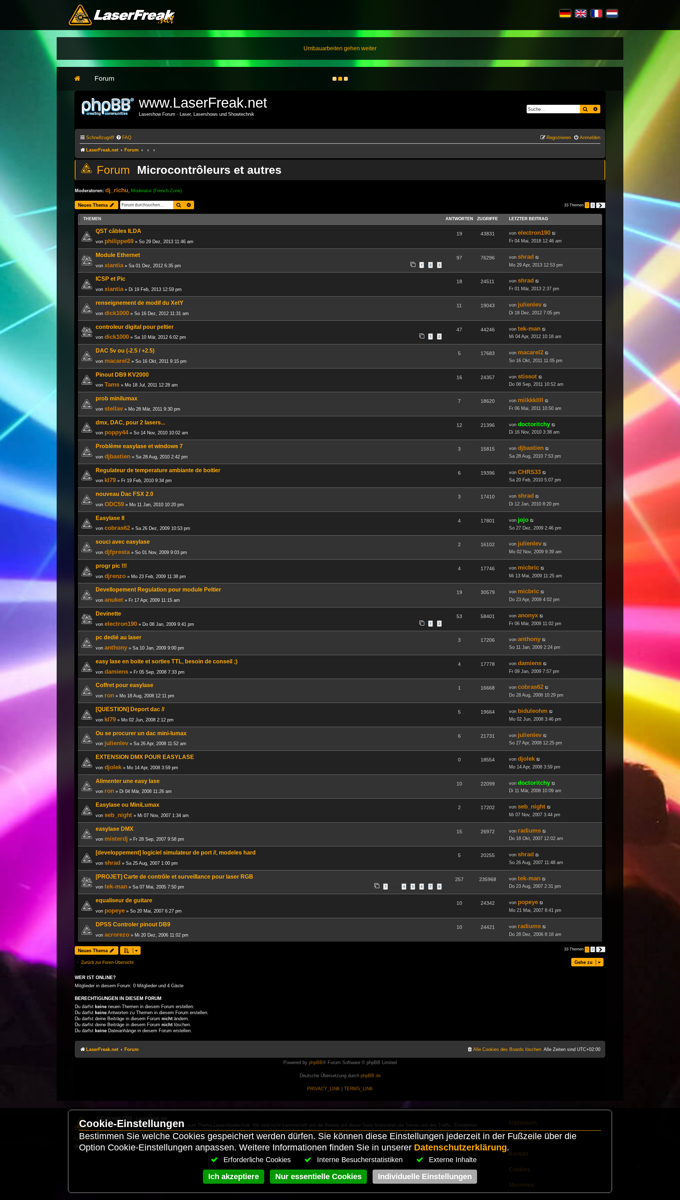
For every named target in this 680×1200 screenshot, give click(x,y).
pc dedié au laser (118, 637)
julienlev (530, 304)
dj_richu (116, 190)
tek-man (529, 328)
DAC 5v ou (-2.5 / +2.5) (125, 351)
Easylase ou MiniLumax (127, 805)
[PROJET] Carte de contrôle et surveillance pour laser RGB (174, 877)
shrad (526, 256)
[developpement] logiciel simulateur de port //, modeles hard (176, 853)
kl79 (110, 480)
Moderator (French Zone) (156, 190)
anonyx (528, 615)
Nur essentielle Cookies (318, 1176)
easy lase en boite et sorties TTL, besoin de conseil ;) (166, 661)
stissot (527, 376)
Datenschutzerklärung (460, 1147)
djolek (112, 767)
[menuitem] (123, 137)
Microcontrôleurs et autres (209, 170)
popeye (114, 910)
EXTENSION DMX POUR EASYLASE (145, 757)
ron (109, 695)
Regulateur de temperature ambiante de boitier (158, 470)
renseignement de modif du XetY (139, 303)
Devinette (108, 614)
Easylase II (110, 518)
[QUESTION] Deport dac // (130, 709)
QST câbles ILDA (118, 231)
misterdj (116, 838)
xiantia (113, 265)
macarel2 (117, 360)
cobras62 (117, 527)
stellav (113, 408)
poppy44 (116, 432)
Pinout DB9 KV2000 (122, 375)
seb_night (118, 814)
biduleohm (533, 710)
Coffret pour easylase (124, 685)
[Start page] (80, 79)
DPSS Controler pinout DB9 (133, 924)
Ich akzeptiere (233, 1176)
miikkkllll (530, 400)
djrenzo (115, 575)
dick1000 (116, 312)
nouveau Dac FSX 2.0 (124, 494)
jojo (523, 519)
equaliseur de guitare (124, 900)
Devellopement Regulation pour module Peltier (158, 590)
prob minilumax (116, 398)
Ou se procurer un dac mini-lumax (141, 733)
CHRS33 (529, 471)
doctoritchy (534, 424)
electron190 (534, 232)
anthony (115, 647)
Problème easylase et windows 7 (139, 446)
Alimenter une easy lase (128, 781)
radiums (529, 830)
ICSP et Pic (110, 279)
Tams (111, 384)
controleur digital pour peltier (135, 327)
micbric (528, 567)
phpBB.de (371, 1075)
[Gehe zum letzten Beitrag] (554, 233)
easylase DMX (115, 829)
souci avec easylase (123, 542)
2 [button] (593, 205)
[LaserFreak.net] (108, 106)
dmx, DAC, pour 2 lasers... (130, 422)
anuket (113, 599)
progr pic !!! (111, 566)
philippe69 (119, 241)
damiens (116, 671)
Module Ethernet (118, 255)
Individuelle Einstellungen (425, 1176)
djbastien (117, 456)
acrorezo (116, 934)
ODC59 (114, 504)
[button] (600, 205)
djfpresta (117, 551)
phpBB (316, 1062)
